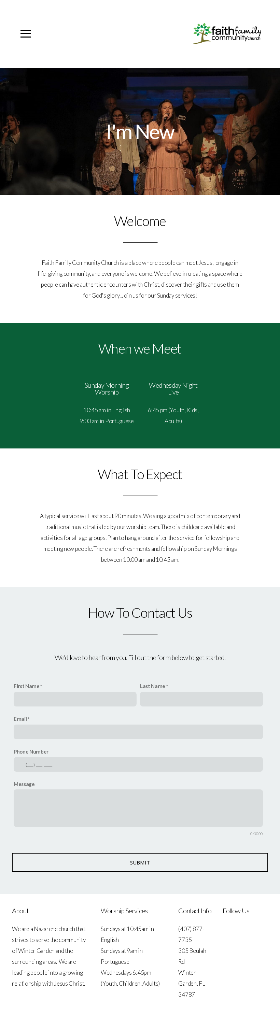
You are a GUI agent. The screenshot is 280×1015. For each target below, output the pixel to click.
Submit (140, 862)
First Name (27, 686)
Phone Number (31, 751)
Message (24, 784)
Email (20, 719)
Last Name (152, 686)
